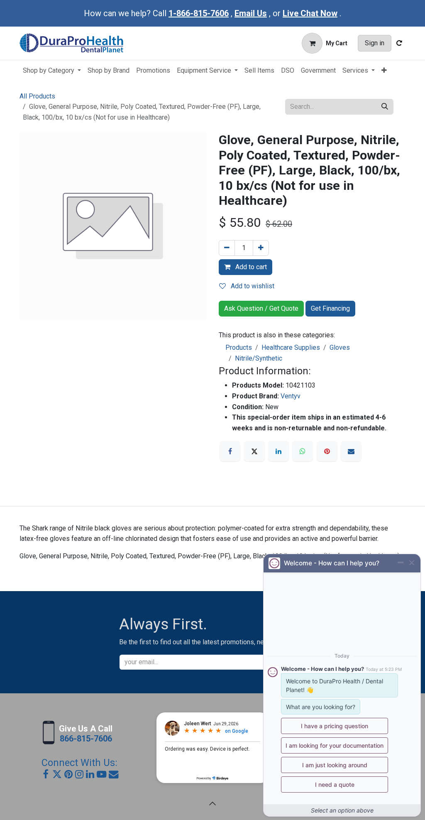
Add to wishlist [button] (251, 286)
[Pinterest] (327, 451)
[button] (212, 803)
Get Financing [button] (330, 308)
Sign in (374, 43)
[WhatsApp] (303, 451)
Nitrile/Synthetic (258, 358)
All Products (37, 96)
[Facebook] (230, 451)
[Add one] (261, 248)
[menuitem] (52, 70)
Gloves (340, 347)
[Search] (384, 107)
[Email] (351, 451)
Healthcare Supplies (290, 347)
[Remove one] (227, 248)
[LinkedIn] (278, 451)
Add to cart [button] (250, 267)
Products (238, 347)
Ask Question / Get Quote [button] (261, 308)
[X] (254, 451)
